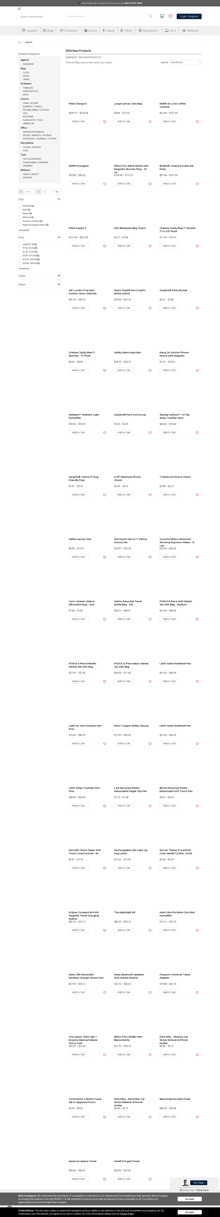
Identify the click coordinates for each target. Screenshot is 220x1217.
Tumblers (28, 88)
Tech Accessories (32, 159)
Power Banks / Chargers (35, 162)
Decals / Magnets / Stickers (37, 135)
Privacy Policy (127, 1213)
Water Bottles (30, 91)
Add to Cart (78, 121)
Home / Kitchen (30, 103)
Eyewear (27, 177)
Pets (25, 113)
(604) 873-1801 (133, 3)
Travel (26, 79)
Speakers (27, 166)
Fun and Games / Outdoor (36, 110)
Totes (26, 73)
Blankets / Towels (32, 106)
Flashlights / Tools (33, 120)
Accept (189, 1199)
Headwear (28, 64)
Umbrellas (28, 123)
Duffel (26, 76)
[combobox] (186, 62)
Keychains (28, 117)
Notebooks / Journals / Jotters (39, 139)
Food (25, 150)
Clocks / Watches (32, 147)
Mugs (25, 95)
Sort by (164, 63)
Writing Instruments (33, 132)
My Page (199, 1182)
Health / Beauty (31, 174)
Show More (24, 230)
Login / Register (189, 16)
